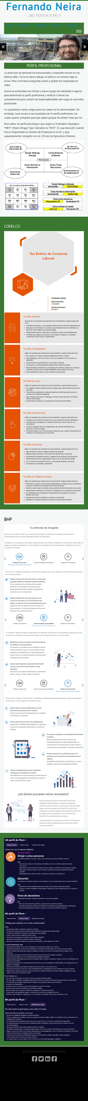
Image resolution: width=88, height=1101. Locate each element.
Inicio (10, 25)
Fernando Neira (44, 7)
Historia (71, 25)
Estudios (24, 25)
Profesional (42, 25)
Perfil (58, 25)
